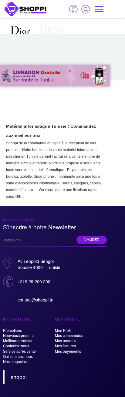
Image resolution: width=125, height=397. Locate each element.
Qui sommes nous (18, 356)
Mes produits (65, 340)
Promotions (12, 330)
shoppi (19, 377)
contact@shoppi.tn (35, 300)
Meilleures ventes (17, 340)
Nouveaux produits (18, 335)
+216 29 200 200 (34, 281)
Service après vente (19, 351)
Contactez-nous (16, 345)
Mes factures (65, 345)
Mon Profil (63, 330)
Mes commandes (69, 335)
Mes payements (68, 351)
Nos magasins (15, 361)
